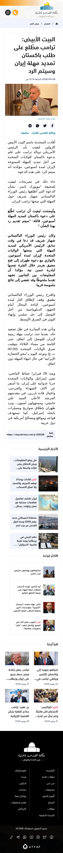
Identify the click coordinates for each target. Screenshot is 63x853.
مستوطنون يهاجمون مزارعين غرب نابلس (27, 572)
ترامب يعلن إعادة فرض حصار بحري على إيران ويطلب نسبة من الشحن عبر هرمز (17, 679)
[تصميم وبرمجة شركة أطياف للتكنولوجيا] (31, 846)
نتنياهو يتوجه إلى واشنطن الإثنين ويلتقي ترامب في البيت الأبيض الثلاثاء (47, 679)
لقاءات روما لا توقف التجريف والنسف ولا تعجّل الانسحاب (24, 483)
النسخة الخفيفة (46, 815)
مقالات (50, 809)
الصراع (47, 24)
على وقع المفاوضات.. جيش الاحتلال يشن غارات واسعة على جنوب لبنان (25, 466)
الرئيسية (50, 770)
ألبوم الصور (48, 796)
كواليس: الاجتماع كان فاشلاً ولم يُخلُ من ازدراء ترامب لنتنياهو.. (47, 714)
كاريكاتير (22, 809)
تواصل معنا (20, 796)
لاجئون (23, 783)
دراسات (22, 790)
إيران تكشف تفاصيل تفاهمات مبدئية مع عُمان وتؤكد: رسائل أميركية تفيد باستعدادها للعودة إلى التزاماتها (24, 508)
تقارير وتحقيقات (18, 802)
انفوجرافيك (20, 770)
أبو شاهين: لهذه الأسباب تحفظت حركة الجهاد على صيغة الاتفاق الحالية (29, 590)
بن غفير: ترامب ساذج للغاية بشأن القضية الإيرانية (18, 712)
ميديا (23, 777)
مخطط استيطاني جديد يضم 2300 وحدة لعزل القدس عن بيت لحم (24, 522)
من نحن (50, 783)
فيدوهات (49, 790)
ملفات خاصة (48, 777)
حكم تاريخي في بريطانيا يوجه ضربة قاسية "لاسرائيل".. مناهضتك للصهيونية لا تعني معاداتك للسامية (24, 545)
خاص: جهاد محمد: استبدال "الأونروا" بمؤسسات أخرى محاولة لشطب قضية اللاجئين (27, 607)
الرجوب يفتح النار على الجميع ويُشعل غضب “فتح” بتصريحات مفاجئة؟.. (28, 625)
